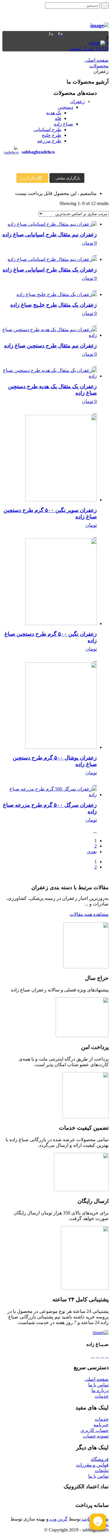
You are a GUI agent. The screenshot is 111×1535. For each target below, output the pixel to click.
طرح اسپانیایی (47, 129)
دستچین (65, 107)
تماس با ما (98, 1384)
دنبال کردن (29, 178)
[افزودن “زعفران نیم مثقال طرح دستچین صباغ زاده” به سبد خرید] (95, 364)
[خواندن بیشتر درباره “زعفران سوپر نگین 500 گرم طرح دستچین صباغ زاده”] (95, 535)
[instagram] (92, 1355)
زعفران (77, 101)
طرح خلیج (51, 135)
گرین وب (58, 1518)
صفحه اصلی (97, 60)
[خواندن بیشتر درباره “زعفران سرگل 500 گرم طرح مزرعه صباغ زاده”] (95, 830)
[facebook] (107, 1355)
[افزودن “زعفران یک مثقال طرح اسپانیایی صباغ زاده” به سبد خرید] (95, 288)
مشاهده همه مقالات (89, 914)
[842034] (99, 25)
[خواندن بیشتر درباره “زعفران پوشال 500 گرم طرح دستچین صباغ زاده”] (95, 783)
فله (58, 118)
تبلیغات (102, 1470)
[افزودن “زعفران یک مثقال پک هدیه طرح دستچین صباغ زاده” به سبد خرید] (95, 411)
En (60, 34)
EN (105, 48)
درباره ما (100, 1390)
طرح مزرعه (49, 140)
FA (98, 48)
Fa (51, 34)
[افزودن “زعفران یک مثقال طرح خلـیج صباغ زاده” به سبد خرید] (95, 323)
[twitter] (102, 1355)
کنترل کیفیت (81, 48)
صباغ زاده (63, 123)
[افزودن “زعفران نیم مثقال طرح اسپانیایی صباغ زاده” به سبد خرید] (95, 253)
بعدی (92, 851)
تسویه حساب (96, 1435)
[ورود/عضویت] (86, 42)
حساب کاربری (95, 1430)
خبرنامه (101, 1424)
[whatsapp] (97, 1355)
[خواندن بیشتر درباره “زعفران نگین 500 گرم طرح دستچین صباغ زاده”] (95, 659)
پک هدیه (53, 112)
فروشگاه (100, 1459)
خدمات (102, 1396)
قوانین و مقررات (92, 1464)
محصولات (99, 65)
